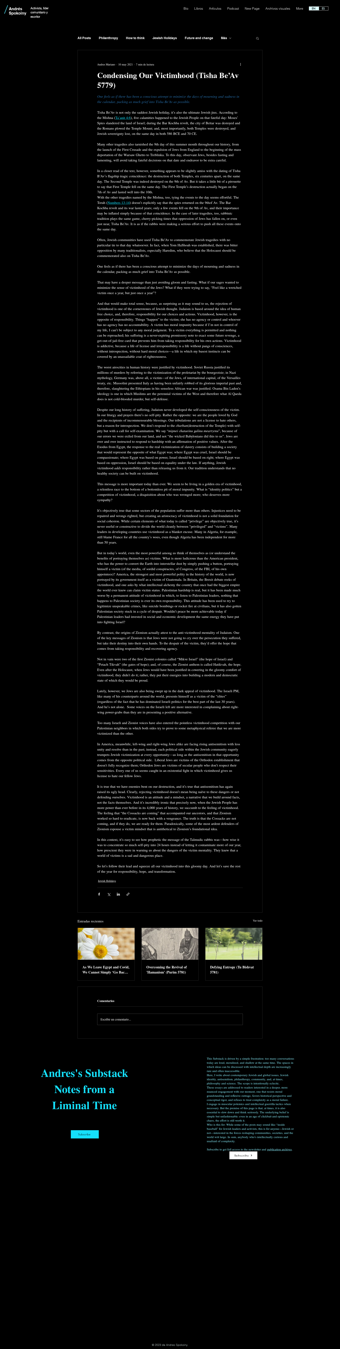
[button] (257, 38)
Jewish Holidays (164, 38)
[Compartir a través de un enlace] (128, 894)
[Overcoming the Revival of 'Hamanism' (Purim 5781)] (170, 944)
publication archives (279, 1149)
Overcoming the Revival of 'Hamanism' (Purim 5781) (166, 969)
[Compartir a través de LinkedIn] (118, 894)
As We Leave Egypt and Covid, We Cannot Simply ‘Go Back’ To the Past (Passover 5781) (105, 969)
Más (224, 38)
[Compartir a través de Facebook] (99, 894)
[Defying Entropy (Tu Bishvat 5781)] (233, 944)
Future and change (199, 38)
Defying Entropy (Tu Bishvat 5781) (232, 969)
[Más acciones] (240, 64)
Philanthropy (108, 38)
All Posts (84, 38)
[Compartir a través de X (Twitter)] (109, 894)
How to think (135, 38)
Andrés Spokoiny (17, 11)
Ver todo (257, 920)
